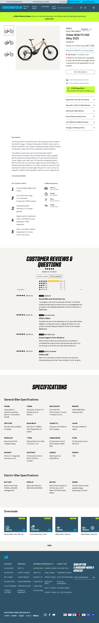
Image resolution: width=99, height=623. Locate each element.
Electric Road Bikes (65, 577)
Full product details (19, 176)
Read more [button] (43, 309)
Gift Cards (8, 577)
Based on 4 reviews (49, 272)
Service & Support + (89, 2)
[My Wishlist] (81, 8)
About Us (37, 573)
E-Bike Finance (23, 577)
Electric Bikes (26, 7)
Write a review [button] (43, 276)
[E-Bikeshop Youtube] (54, 614)
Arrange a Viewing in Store (75, 128)
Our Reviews (38, 590)
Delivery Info (9, 582)
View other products (80, 72)
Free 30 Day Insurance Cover (76, 116)
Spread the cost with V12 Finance (77, 100)
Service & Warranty (22, 591)
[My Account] (85, 8)
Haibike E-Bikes (50, 568)
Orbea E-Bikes (50, 577)
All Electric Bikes (64, 592)
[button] (84, 29)
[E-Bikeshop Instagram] (45, 614)
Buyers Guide (38, 568)
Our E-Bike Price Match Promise (77, 122)
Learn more (49, 19)
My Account (9, 568)
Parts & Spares (34, 7)
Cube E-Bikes (50, 573)
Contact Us (38, 577)
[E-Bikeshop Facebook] (49, 614)
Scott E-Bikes (50, 588)
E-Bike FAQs (37, 586)
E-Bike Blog (37, 582)
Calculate (84, 46)
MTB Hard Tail (62, 568)
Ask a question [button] (56, 276)
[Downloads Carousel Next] (92, 528)
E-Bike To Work (24, 573)
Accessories (45, 6)
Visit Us (20, 568)
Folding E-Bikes (63, 588)
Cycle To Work (89, 50)
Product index (50, 592)
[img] (21, 296)
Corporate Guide (24, 586)
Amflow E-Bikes (49, 583)
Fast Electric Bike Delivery (75, 111)
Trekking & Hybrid (64, 573)
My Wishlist (9, 573)
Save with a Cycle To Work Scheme (78, 105)
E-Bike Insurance (24, 582)
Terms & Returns (7, 591)
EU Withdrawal (10, 586)
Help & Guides (54, 7)
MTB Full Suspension (61, 583)
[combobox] (68, 8)
